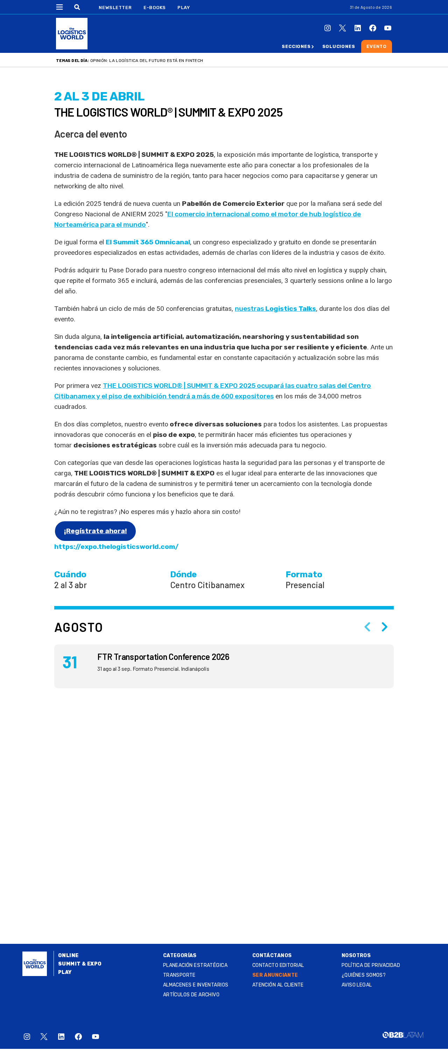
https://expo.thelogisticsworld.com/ (116, 547)
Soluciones (338, 46)
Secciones (296, 46)
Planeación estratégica (195, 965)
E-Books (155, 7)
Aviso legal (357, 985)
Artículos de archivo (191, 995)
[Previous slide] (367, 627)
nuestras (275, 309)
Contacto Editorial (278, 965)
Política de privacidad (371, 965)
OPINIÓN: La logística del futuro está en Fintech (146, 60)
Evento (376, 46)
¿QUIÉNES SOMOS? (364, 975)
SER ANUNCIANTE (275, 975)
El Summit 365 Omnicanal (148, 242)
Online (68, 956)
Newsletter (115, 7)
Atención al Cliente (278, 985)
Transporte (179, 975)
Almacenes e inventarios (196, 985)
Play (183, 7)
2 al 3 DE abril (99, 96)
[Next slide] (384, 627)
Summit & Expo (80, 964)
